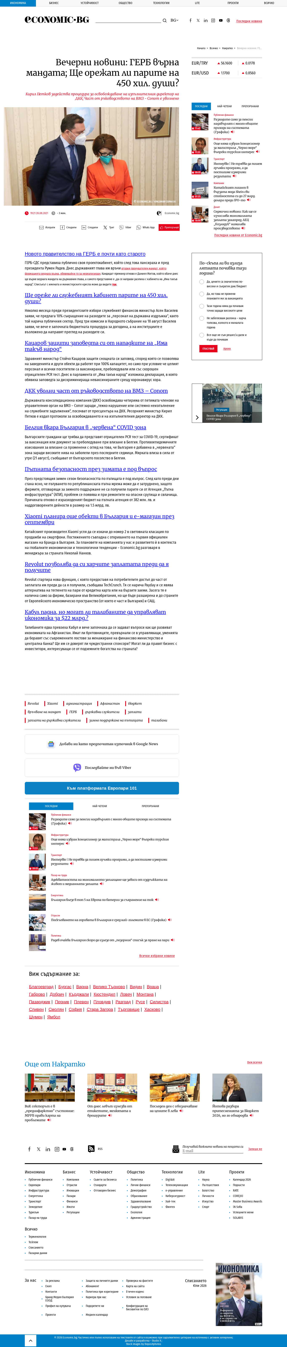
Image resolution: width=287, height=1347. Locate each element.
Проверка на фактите (139, 1281)
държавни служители (102, 712)
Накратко (227, 48)
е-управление (174, 1190)
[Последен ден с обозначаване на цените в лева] (175, 1088)
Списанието (36, 1247)
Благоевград (41, 986)
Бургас (64, 986)
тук (114, 284)
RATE (236, 1190)
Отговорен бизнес (105, 1190)
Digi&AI (170, 1179)
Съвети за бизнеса (105, 1179)
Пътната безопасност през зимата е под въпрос (91, 469)
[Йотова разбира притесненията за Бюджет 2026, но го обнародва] (237, 1088)
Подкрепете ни (95, 1306)
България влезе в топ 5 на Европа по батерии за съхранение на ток (102, 900)
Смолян (56, 1009)
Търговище (129, 1009)
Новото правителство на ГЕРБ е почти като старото (85, 253)
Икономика (18, 3)
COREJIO (238, 1196)
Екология (136, 1212)
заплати (135, 712)
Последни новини (249, 21)
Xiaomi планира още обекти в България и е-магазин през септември (99, 519)
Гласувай (208, 348)
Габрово (37, 994)
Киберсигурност (175, 1196)
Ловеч (126, 994)
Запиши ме (255, 1149)
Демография (138, 1190)
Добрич (57, 994)
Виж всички (254, 1062)
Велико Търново (109, 986)
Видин (136, 986)
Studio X (156, 1340)
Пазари (71, 1196)
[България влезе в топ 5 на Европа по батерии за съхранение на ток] (37, 902)
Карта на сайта (135, 1286)
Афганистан (110, 704)
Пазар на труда (38, 1218)
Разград (123, 1001)
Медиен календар (97, 1315)
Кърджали (79, 994)
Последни (51, 806)
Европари (35, 1185)
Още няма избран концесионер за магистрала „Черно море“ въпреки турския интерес (110, 841)
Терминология (37, 1237)
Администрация (140, 1218)
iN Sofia (237, 1207)
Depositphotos (153, 1344)
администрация (79, 704)
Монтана (145, 994)
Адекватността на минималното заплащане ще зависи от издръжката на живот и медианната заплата (109, 882)
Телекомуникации (177, 1185)
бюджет (135, 704)
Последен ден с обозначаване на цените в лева (173, 1108)
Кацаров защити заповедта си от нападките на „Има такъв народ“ (96, 346)
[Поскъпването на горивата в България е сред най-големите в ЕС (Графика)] (37, 922)
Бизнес (54, 3)
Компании (73, 1179)
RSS (100, 1149)
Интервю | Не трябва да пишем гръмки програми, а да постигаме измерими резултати (109, 862)
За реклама (52, 1281)
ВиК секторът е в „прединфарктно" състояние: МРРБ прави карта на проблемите (49, 1113)
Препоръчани (150, 806)
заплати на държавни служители (54, 720)
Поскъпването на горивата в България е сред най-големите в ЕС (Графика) (109, 920)
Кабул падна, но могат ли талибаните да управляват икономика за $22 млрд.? (95, 615)
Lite (197, 3)
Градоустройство (141, 1207)
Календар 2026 (242, 1179)
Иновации (73, 1190)
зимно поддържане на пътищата (116, 720)
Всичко (269, 3)
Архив (227, 348)
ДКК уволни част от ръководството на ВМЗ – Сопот (96, 391)
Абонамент (92, 1286)
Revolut (33, 704)
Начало (201, 48)
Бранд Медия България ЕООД (59, 1298)
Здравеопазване (141, 1201)
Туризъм (34, 1212)
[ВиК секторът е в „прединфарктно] (50, 1088)
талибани (159, 720)
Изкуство (207, 1201)
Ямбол (53, 1017)
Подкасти (239, 1185)
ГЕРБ (73, 712)
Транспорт (35, 1201)
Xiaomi (52, 704)
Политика (137, 1179)
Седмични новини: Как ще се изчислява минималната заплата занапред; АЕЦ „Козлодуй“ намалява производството (235, 220)
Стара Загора (100, 1009)
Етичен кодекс (135, 1291)
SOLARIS (238, 1218)
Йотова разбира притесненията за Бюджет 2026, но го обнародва (235, 1110)
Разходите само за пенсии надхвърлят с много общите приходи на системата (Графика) (111, 821)
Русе (140, 1001)
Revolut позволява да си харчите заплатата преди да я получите (97, 567)
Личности (208, 1196)
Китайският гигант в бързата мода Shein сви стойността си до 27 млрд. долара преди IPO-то (234, 194)
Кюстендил (104, 994)
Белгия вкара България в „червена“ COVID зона (85, 427)
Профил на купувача (58, 1306)
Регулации (221, 410)
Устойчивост (90, 3)
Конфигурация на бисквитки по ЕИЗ (137, 1307)
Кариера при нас (96, 1297)
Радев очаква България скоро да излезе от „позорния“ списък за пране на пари (110, 940)
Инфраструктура (39, 1190)
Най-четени (99, 806)
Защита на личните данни (102, 1281)
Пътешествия (210, 1185)
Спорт (205, 1207)
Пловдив (102, 1001)
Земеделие (35, 1207)
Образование (139, 1196)
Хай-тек (170, 1201)
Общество (125, 3)
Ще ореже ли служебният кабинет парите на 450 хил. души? (96, 298)
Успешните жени (243, 1212)
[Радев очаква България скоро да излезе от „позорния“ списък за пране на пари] (37, 942)
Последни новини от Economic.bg (238, 235)
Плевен (81, 1001)
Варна (82, 986)
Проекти (233, 3)
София (75, 1009)
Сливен (36, 1009)
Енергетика (36, 1196)
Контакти (51, 1291)
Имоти (71, 1207)
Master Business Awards (247, 1201)
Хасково (152, 1009)
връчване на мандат (44, 712)
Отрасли (72, 1185)
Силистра (159, 1001)
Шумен (35, 1017)
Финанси (72, 1201)
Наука (205, 1179)
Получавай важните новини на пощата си (213, 1146)
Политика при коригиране (102, 1291)
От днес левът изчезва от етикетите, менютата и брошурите (109, 1110)
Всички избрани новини (157, 956)
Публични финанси (41, 1179)
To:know (33, 1242)
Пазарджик (39, 1001)
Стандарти (100, 1185)
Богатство (208, 1190)
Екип (48, 1286)
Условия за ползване (139, 1297)
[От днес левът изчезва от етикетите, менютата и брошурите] (112, 1088)
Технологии (161, 3)
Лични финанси (140, 1185)
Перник (62, 1001)
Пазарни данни (38, 1253)
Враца (153, 986)
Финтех (170, 1207)
